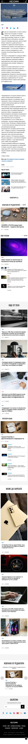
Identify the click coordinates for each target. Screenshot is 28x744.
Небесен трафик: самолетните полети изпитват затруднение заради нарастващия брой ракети (18, 181)
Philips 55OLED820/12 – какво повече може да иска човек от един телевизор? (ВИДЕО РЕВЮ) (16, 467)
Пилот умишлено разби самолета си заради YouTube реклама (18, 187)
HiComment (10, 445)
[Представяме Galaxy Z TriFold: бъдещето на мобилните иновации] (4, 456)
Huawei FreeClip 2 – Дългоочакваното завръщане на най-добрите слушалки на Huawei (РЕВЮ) (13, 440)
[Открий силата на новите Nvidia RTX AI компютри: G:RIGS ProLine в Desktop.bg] (4, 475)
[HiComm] (14, 2)
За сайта (5, 727)
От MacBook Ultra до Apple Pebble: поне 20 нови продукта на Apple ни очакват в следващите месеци (13, 547)
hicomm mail (24, 714)
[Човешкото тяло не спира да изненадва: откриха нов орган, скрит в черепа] (4, 288)
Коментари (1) (14, 198)
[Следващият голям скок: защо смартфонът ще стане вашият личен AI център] (4, 447)
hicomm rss (21, 714)
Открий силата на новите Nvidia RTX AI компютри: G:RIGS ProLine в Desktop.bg (16, 477)
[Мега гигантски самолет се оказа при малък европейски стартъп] (7, 28)
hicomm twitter (6, 714)
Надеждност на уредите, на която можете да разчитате (13, 227)
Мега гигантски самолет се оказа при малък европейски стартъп (14, 12)
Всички (24, 205)
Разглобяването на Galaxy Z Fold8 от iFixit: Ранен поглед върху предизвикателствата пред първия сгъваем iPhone (14, 643)
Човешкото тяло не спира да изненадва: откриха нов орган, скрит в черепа (16, 288)
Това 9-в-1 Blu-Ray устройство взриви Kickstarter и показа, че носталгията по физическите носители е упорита (14, 334)
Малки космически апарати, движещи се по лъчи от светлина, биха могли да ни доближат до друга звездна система (16, 280)
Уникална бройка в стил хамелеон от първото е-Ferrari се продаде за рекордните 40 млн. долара (12, 579)
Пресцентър (7, 729)
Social (2, 224)
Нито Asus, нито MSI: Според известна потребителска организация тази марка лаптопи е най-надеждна (13, 611)
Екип (8, 727)
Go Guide (21, 729)
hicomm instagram (14, 714)
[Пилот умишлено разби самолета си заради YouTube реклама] (5, 189)
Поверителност (14, 729)
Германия (12, 166)
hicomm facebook (3, 714)
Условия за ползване (16, 727)
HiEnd (2, 258)
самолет (3, 166)
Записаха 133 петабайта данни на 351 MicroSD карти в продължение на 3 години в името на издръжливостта (17, 271)
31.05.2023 (14, 17)
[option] (14, 271)
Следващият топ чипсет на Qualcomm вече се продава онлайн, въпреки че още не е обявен (14, 410)
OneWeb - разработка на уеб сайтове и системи (14, 735)
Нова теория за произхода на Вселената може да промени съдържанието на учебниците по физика (13, 263)
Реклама (23, 727)
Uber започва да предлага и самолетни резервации (17, 173)
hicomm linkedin (10, 714)
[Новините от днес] (26, 1)
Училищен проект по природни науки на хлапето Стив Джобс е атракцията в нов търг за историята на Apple (13, 364)
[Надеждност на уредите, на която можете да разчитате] (14, 215)
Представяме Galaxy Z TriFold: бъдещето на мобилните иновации (16, 458)
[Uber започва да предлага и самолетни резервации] (5, 175)
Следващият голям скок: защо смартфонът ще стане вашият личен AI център (16, 448)
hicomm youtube (17, 714)
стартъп (7, 166)
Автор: (2, 24)
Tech (14, 5)
